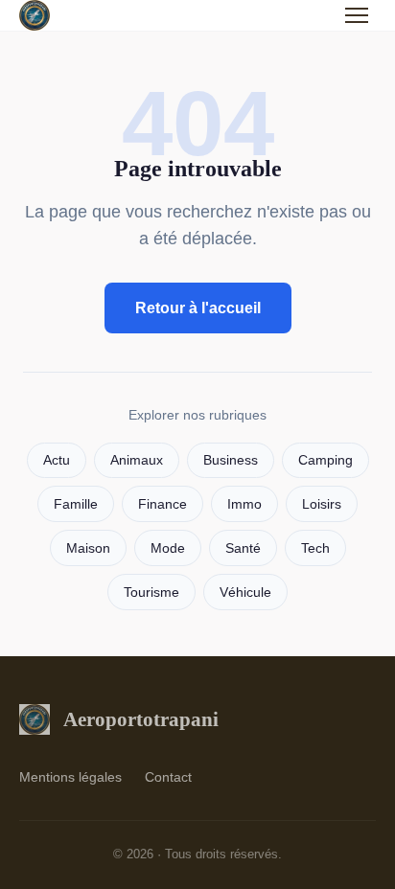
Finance (162, 504)
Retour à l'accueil (198, 308)
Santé (243, 548)
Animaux (136, 460)
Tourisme (151, 592)
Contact (168, 777)
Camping (325, 460)
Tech (315, 548)
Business (230, 460)
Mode (168, 548)
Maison (88, 548)
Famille (76, 504)
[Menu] (356, 15)
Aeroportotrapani (141, 719)
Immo (244, 504)
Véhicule (245, 592)
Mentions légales (70, 777)
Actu (56, 460)
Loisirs (321, 504)
